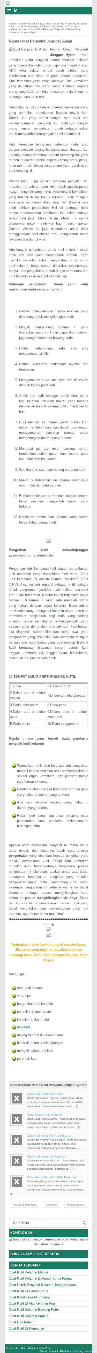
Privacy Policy (83, 1350)
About (43, 1350)
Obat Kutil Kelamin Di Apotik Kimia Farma (40, 1278)
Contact (53, 1350)
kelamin (58, 611)
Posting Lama (75, 1204)
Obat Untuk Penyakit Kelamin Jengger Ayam (42, 1285)
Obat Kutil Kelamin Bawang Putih (34, 1310)
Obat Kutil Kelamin (53, 26)
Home (12, 23)
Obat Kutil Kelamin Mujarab (46, 1156)
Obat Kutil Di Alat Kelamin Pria (32, 1303)
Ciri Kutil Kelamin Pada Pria (33, 1347)
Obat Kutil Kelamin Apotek (45, 1093)
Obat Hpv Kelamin (22, 1322)
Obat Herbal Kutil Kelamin (34, 23)
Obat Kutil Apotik (77, 23)
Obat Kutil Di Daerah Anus (28, 1291)
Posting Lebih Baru (24, 1204)
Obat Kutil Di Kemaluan (25, 26)
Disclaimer (66, 1350)
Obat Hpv (58, 23)
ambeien (23, 1027)
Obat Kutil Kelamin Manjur (28, 1272)
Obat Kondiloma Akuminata (29, 1297)
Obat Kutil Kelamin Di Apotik (47, 29)
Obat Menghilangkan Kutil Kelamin (51, 1177)
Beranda (52, 1204)
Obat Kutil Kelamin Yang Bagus (49, 1135)
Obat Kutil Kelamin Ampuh (28, 1316)
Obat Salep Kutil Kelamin (44, 1114)
